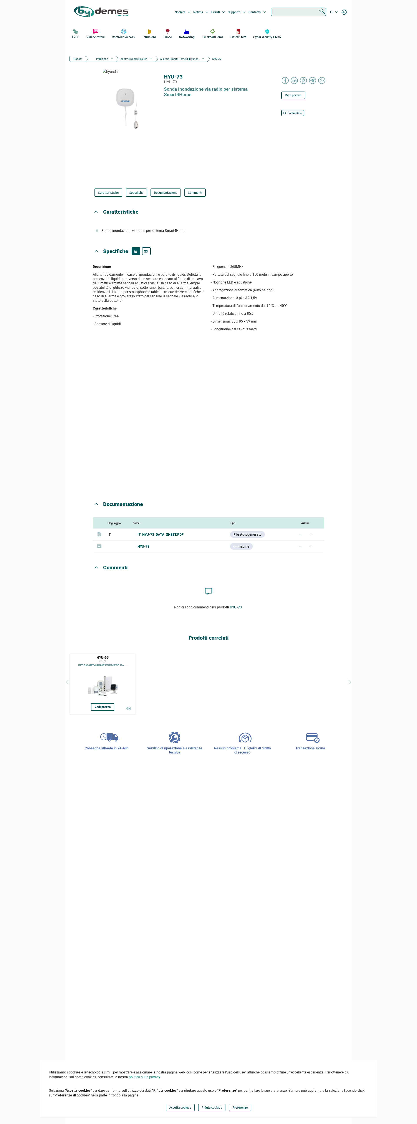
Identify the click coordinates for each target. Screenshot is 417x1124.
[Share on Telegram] (312, 80)
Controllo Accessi (124, 37)
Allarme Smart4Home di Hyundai (179, 59)
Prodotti (77, 59)
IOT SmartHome (212, 37)
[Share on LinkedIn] (294, 80)
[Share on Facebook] (285, 80)
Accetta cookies (180, 1107)
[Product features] (136, 251)
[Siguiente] (350, 682)
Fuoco (168, 37)
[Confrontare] (129, 709)
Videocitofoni (95, 37)
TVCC (75, 37)
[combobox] (298, 12)
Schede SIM (238, 37)
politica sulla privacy (144, 1077)
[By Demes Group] (101, 12)
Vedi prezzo (293, 95)
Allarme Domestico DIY (134, 59)
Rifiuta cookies (212, 1107)
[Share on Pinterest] (303, 80)
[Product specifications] (146, 251)
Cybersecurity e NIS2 (267, 37)
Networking (187, 37)
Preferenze (240, 1107)
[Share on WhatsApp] (321, 80)
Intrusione (150, 37)
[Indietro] (67, 682)
